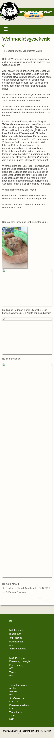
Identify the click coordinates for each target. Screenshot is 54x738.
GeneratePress (29, 733)
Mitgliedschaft (17, 630)
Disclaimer (15, 633)
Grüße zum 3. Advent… (17, 592)
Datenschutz (16, 641)
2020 (8, 584)
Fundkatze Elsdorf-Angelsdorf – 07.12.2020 (28, 588)
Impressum (15, 637)
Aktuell (15, 584)
